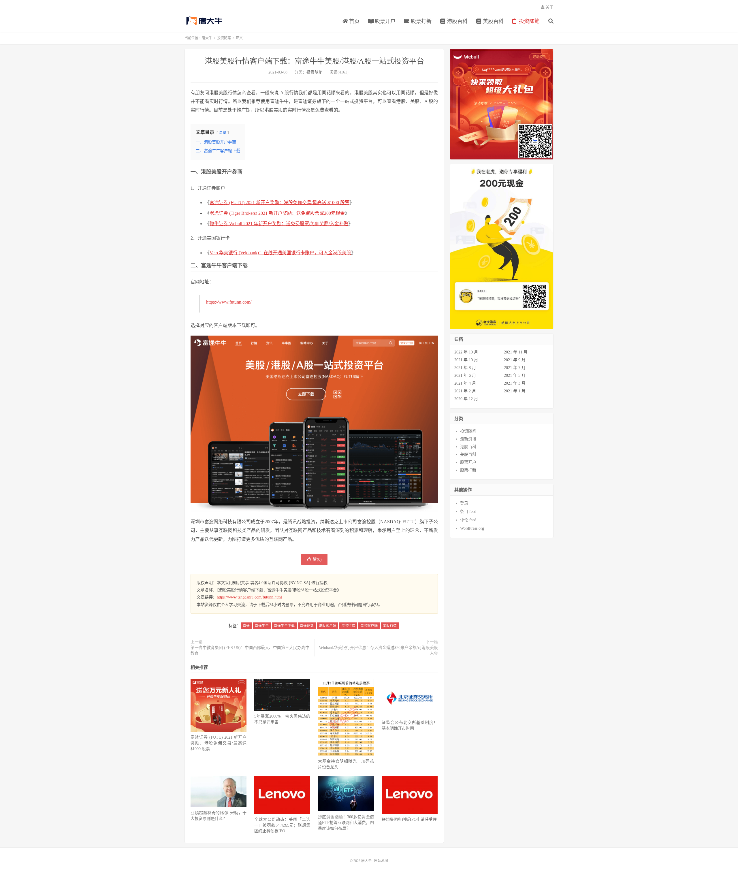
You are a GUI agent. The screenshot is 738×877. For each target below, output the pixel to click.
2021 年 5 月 (515, 375)
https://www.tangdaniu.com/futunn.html (249, 597)
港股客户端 (327, 626)
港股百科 (456, 21)
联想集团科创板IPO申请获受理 (409, 819)
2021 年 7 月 (515, 368)
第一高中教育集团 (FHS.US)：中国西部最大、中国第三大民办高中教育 (250, 650)
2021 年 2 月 (465, 391)
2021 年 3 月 (515, 383)
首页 (353, 21)
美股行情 (390, 626)
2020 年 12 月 (466, 399)
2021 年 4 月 (465, 383)
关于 (549, 7)
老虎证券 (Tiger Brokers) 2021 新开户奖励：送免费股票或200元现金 (277, 213)
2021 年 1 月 (515, 391)
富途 (246, 626)
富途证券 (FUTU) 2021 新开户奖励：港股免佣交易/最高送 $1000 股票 (279, 202)
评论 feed (468, 520)
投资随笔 (528, 21)
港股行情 (348, 626)
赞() (317, 559)
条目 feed (468, 511)
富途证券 (307, 626)
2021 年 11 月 (516, 352)
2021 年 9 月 (515, 360)
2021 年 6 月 (465, 375)
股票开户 (384, 21)
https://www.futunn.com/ (228, 302)
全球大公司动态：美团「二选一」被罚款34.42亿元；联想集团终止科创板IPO (282, 825)
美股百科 (492, 21)
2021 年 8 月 (465, 368)
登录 (464, 503)
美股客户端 (369, 626)
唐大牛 (204, 20)
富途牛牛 (262, 626)
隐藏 (222, 133)
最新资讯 (468, 439)
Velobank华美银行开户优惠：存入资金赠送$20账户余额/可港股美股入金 (378, 650)
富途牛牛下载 (284, 626)
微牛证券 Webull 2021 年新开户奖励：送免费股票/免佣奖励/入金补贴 (279, 223)
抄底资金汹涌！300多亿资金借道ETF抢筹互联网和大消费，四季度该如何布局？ (346, 823)
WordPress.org (472, 528)
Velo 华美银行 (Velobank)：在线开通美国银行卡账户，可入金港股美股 (280, 252)
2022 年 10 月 (466, 352)
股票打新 (420, 21)
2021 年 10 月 (466, 360)
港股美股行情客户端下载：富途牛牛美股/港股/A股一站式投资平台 (314, 61)
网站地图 (381, 861)
